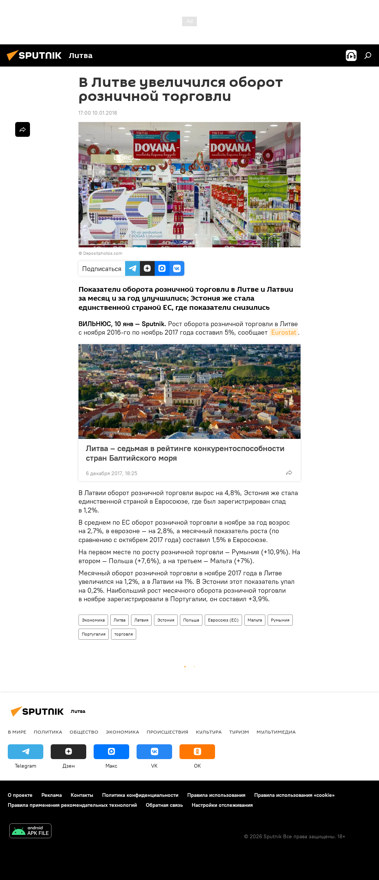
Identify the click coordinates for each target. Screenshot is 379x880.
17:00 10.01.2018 (97, 112)
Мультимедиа (276, 731)
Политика (48, 731)
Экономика (93, 620)
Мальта (255, 620)
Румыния (280, 620)
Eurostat (283, 332)
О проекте (20, 795)
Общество (84, 731)
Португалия (93, 634)
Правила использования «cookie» (294, 795)
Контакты (82, 795)
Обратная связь (164, 805)
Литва (119, 620)
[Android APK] (30, 831)
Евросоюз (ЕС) (223, 620)
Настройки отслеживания (222, 805)
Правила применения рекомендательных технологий (72, 805)
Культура (209, 731)
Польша (191, 620)
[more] (289, 472)
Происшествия (167, 731)
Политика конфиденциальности (140, 795)
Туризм (239, 731)
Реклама (51, 795)
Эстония (165, 620)
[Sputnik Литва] (36, 61)
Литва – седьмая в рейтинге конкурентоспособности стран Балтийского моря (185, 453)
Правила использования (216, 795)
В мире (17, 731)
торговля (123, 634)
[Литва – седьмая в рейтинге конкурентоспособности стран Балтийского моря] (189, 391)
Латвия (141, 620)
